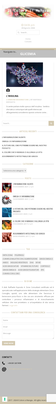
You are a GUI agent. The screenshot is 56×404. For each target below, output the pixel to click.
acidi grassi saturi (11, 266)
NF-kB (38, 262)
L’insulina (12, 96)
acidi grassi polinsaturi (28, 270)
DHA (31, 262)
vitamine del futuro (29, 266)
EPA (42, 270)
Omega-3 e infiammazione (14, 141)
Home (28, 39)
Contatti (28, 41)
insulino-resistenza (19, 262)
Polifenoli (19, 255)
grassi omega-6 (9, 270)
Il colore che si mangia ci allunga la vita (22, 152)
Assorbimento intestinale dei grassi (20, 156)
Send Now (8, 343)
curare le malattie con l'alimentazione (20, 259)
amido (5, 262)
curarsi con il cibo (11, 273)
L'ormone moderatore (17, 99)
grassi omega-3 (46, 259)
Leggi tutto (13, 305)
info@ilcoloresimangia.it (20, 369)
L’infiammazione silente (13, 137)
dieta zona (8, 255)
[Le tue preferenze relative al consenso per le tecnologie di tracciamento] (4, 399)
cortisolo (45, 266)
